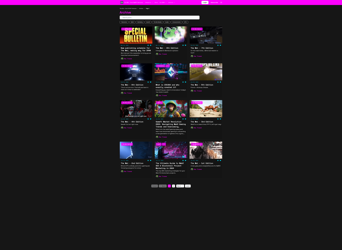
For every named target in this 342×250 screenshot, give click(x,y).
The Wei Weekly (157, 22)
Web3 (132, 22)
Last (188, 186)
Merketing (139, 22)
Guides (167, 22)
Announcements (176, 22)
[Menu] (221, 2)
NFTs (185, 22)
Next (179, 186)
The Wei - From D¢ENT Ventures (128, 8)
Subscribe (214, 2)
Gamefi (148, 22)
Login (205, 2)
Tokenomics (124, 22)
